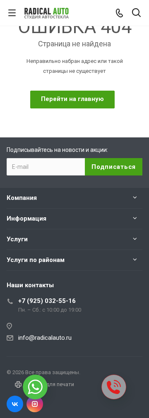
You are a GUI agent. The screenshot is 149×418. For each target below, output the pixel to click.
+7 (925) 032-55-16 (47, 301)
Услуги (17, 239)
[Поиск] (136, 13)
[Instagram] (34, 404)
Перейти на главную (72, 99)
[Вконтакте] (15, 404)
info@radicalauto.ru (45, 337)
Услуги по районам (36, 260)
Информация (26, 218)
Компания (22, 198)
